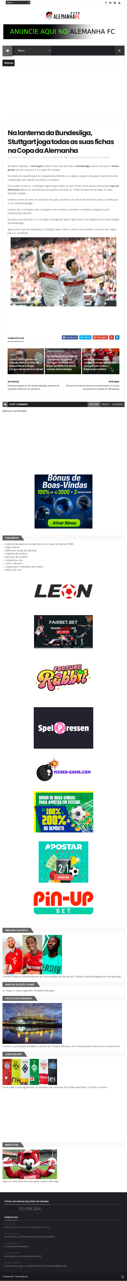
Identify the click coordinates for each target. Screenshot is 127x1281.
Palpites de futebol (16, 553)
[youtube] (119, 3)
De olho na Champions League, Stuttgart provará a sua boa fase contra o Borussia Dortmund (100, 364)
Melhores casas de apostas (21, 550)
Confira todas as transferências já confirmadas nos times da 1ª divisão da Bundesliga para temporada (61, 976)
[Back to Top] (123, 1277)
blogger (94, 404)
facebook (117, 404)
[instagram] (115, 3)
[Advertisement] (63, 93)
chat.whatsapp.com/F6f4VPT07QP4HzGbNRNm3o (35, 1266)
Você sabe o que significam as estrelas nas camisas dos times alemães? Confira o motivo (54, 1087)
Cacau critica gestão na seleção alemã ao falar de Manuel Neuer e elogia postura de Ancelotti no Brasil (26, 364)
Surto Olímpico (14, 563)
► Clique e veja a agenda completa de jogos (28, 990)
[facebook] (106, 3)
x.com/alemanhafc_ (17, 1246)
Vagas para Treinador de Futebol (24, 566)
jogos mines (12, 547)
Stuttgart (105, 157)
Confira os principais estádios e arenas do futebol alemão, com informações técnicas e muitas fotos (61, 1046)
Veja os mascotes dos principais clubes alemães (30, 1181)
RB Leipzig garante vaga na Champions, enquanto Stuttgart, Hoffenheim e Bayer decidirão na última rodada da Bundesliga (61, 363)
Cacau (13, 354)
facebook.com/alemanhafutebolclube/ (29, 1236)
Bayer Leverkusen (55, 351)
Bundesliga (73, 157)
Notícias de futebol (16, 557)
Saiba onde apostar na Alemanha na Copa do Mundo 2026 (39, 544)
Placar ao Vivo (13, 570)
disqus (105, 404)
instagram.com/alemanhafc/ (23, 1256)
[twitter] (110, 3)
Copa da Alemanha (90, 157)
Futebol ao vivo (14, 560)
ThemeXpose (21, 1276)
